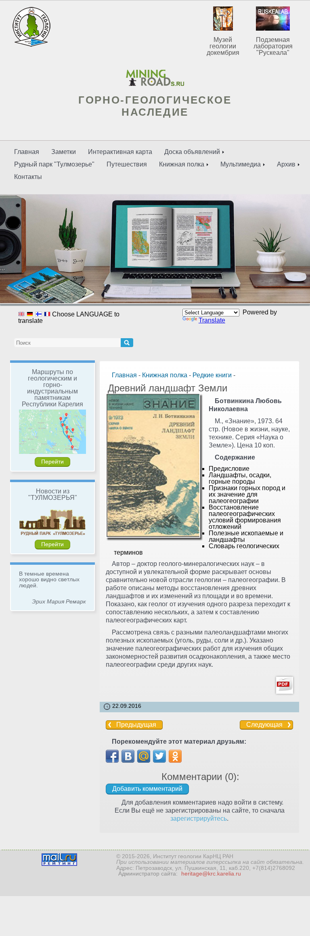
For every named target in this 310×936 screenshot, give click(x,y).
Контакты (28, 177)
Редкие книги (212, 375)
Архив (286, 164)
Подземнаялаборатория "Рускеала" (273, 46)
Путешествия (127, 164)
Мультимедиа (240, 164)
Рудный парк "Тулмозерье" (54, 164)
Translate (212, 320)
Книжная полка (181, 164)
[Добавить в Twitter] (159, 756)
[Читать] (284, 688)
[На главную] (155, 78)
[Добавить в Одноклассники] (175, 756)
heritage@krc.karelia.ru (211, 873)
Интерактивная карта (120, 152)
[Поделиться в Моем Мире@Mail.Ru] (143, 756)
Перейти (52, 461)
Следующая (264, 724)
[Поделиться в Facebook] (112, 756)
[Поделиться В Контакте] (127, 756)
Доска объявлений (192, 152)
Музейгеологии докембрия (223, 46)
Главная (26, 152)
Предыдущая (136, 724)
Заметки (63, 152)
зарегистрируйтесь (198, 818)
